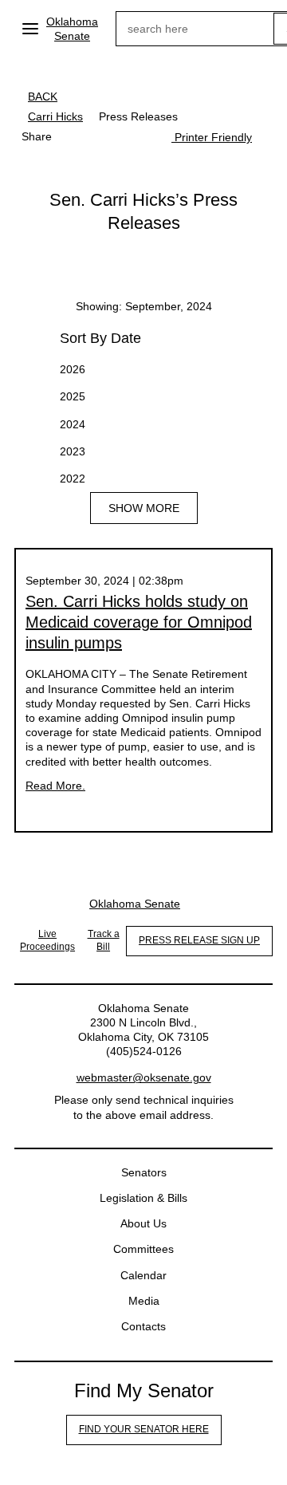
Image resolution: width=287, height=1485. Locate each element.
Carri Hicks (55, 116)
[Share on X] (107, 136)
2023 (72, 451)
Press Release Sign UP (199, 940)
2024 (72, 424)
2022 (72, 478)
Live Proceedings (47, 940)
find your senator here (144, 1429)
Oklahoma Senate (72, 28)
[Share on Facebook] (75, 136)
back (42, 96)
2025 (72, 396)
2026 (72, 369)
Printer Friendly (211, 137)
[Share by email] (139, 136)
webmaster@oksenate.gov (144, 1077)
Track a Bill (104, 940)
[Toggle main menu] (30, 29)
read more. (55, 785)
